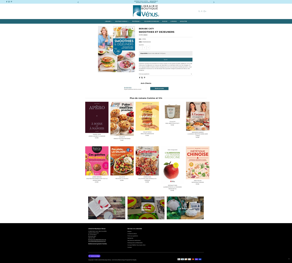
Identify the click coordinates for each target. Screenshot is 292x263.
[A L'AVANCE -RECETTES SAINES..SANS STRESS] (197, 116)
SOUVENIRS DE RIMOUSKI (151, 21)
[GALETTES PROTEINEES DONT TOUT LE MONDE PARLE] (97, 160)
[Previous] (78, 1)
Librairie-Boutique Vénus (104, 259)
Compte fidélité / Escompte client (136, 245)
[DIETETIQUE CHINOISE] (197, 162)
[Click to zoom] (132, 28)
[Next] (213, 1)
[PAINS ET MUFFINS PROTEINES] (122, 119)
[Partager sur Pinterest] (144, 78)
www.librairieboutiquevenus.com (97, 241)
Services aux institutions (134, 240)
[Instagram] (9, 2)
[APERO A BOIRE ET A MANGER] (97, 117)
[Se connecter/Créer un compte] (201, 11)
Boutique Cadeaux (121, 21)
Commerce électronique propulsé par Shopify (124, 259)
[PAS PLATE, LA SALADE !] (122, 160)
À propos (174, 21)
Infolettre (183, 21)
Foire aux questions (144, 74)
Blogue (164, 21)
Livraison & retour (132, 233)
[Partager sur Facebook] (139, 78)
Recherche (130, 238)
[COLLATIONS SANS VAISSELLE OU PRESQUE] (147, 160)
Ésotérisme (136, 21)
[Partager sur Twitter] (142, 78)
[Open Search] (199, 11)
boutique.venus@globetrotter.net (97, 239)
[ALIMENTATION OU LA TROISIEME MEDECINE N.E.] (172, 165)
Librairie (108, 21)
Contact (130, 247)
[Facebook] (7, 2)
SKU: (140, 39)
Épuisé (165, 59)
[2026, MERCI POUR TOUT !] (172, 111)
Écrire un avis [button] (159, 88)
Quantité (141, 44)
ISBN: (140, 42)
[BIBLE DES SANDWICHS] (147, 116)
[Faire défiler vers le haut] (288, 258)
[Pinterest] (11, 2)
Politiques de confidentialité (135, 242)
